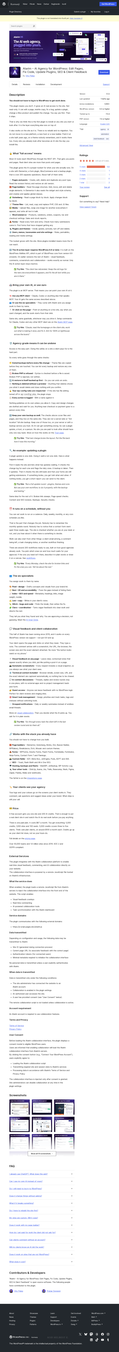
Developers (55, 1321)
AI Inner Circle (32, 620)
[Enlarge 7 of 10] (27, 1137)
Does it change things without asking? (25, 1196)
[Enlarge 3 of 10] (71, 1102)
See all (107, 187)
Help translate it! (76, 18)
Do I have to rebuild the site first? (23, 1210)
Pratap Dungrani (54, 1291)
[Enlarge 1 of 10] (27, 1102)
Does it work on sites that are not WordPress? (29, 1254)
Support (106, 84)
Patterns (33, 1324)
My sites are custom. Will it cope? (23, 1218)
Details (15, 84)
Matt (94, 1317)
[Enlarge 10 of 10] (71, 1154)
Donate (75, 1321)
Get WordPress (108, 4)
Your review (85, 187)
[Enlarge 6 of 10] (71, 1120)
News (11, 1317)
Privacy (12, 1324)
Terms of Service (16, 1026)
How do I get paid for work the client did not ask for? (32, 1232)
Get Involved (76, 1313)
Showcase (34, 1313)
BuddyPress (97, 1324)
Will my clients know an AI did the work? (26, 1247)
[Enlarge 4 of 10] (27, 1120)
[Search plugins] (34, 26)
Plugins (32, 1321)
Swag (74, 1324)
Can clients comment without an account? (27, 1240)
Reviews (26, 84)
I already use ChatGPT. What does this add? (28, 1174)
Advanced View (86, 145)
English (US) (105, 124)
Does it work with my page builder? (24, 1225)
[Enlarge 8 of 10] (49, 1137)
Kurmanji (34, 1337)
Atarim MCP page (65, 322)
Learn (52, 1313)
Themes (33, 1317)
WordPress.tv (56, 1324)
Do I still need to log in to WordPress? (25, 1189)
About (11, 1313)
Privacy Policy (15, 1029)
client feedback (99, 139)
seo (107, 139)
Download (104, 72)
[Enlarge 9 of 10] (71, 1137)
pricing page (30, 838)
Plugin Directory (15, 12)
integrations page (34, 778)
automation (105, 134)
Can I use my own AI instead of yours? (26, 1181)
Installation (40, 84)
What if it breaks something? (21, 1203)
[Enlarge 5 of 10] (49, 1120)
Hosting (12, 1321)
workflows (30, 558)
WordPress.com (98, 1313)
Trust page (59, 433)
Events (73, 1317)
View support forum (88, 207)
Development (56, 84)
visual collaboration (25, 713)
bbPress (95, 1321)
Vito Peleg (30, 76)
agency (103, 129)
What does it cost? (17, 1262)
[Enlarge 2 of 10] (49, 1102)
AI (108, 129)
